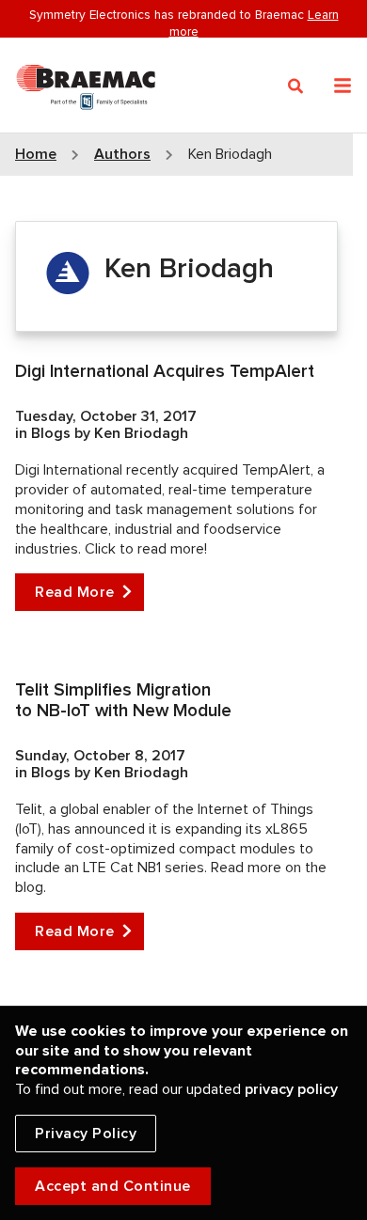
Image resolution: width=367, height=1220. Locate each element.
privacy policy (291, 1089)
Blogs (52, 433)
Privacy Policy (85, 1133)
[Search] (296, 86)
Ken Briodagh (141, 433)
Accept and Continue (113, 1186)
